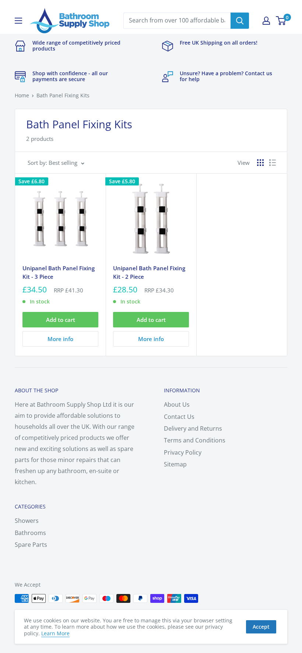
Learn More (55, 633)
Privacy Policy (182, 452)
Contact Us (179, 417)
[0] (281, 20)
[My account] (266, 21)
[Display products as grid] (260, 162)
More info (60, 339)
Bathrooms (30, 533)
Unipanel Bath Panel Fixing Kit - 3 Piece (58, 272)
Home (22, 95)
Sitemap (175, 464)
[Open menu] (18, 21)
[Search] (240, 21)
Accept (261, 626)
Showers (27, 521)
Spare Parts (31, 545)
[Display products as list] (272, 162)
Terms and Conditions (194, 440)
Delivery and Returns (193, 428)
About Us (177, 404)
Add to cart (60, 319)
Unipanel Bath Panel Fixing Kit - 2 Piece (149, 272)
